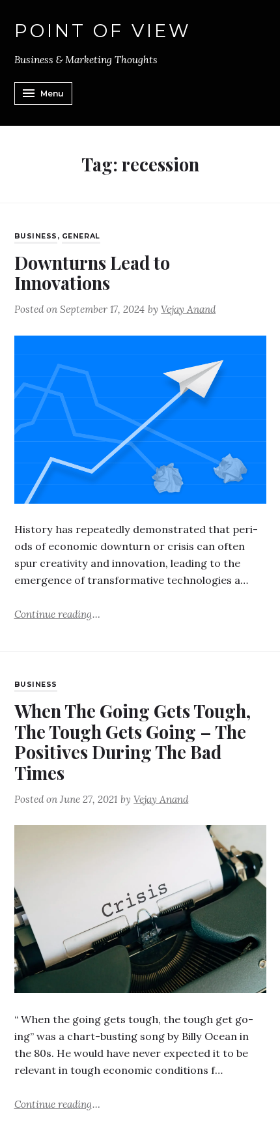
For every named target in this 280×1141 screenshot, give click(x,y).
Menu (52, 93)
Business (35, 236)
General (81, 236)
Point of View (103, 31)
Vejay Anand (188, 309)
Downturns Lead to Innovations (92, 272)
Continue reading (57, 613)
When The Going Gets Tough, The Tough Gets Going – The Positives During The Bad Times (132, 742)
